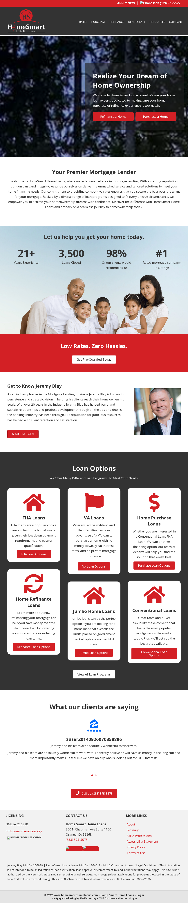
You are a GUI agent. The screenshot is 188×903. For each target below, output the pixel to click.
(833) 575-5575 (169, 3)
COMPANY (175, 22)
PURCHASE (98, 22)
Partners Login (128, 898)
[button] (94, 359)
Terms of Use (136, 853)
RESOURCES (157, 22)
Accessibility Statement (142, 841)
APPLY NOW (126, 3)
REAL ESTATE (137, 22)
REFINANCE (116, 22)
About (131, 824)
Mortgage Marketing (63, 898)
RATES (83, 22)
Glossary (133, 830)
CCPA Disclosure (107, 898)
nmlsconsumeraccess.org (24, 831)
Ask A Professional (139, 836)
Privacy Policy (136, 847)
